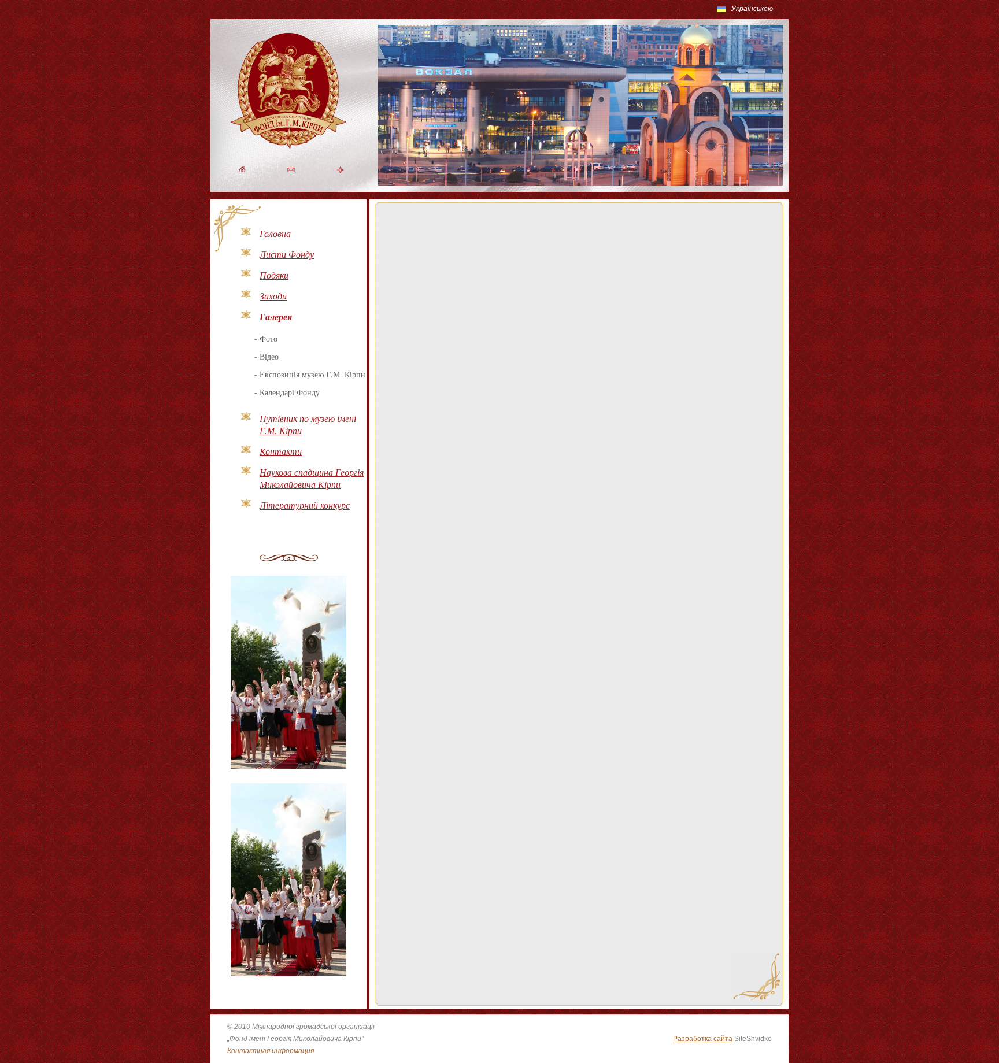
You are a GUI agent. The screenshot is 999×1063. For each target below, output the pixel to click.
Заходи (273, 296)
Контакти (281, 451)
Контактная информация (270, 1051)
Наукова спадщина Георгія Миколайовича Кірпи (312, 478)
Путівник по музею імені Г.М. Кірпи (308, 424)
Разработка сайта (702, 1039)
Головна (275, 233)
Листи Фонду (287, 254)
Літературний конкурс (305, 505)
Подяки (274, 275)
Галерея (276, 316)
